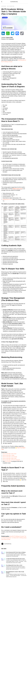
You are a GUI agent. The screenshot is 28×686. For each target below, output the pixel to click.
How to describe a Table (8, 455)
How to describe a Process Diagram (11, 459)
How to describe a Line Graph (10, 456)
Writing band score (17, 188)
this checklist (8, 461)
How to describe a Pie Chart (9, 453)
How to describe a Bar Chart (9, 458)
